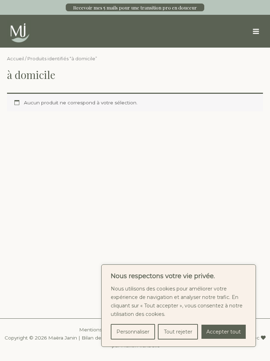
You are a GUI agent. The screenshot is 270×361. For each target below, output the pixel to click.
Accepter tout (223, 332)
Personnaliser (132, 332)
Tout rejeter (178, 332)
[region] (178, 305)
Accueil (15, 58)
